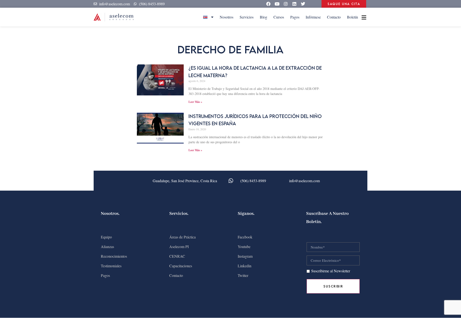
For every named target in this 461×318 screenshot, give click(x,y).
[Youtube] (277, 4)
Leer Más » (195, 102)
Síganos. (246, 214)
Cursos (278, 16)
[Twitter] (303, 4)
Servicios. (178, 214)
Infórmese (313, 16)
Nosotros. (110, 214)
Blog (263, 16)
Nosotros (226, 16)
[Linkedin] (294, 4)
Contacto (334, 16)
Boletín (352, 16)
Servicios (247, 16)
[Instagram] (286, 4)
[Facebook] (268, 4)
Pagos (294, 16)
